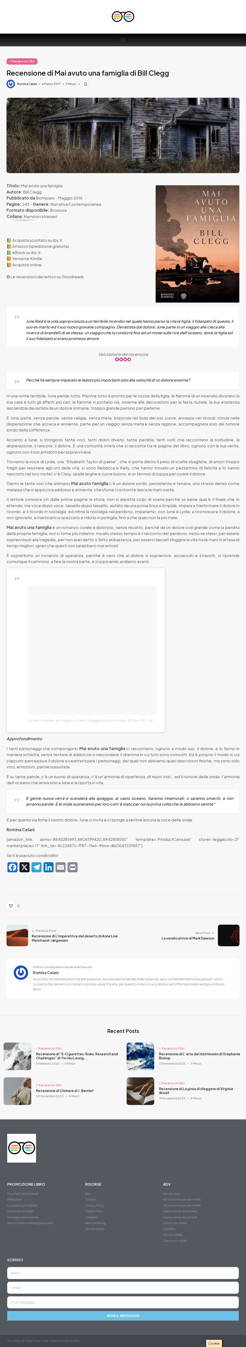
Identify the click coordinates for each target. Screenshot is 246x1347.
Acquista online (27, 264)
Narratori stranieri (40, 216)
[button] (123, 40)
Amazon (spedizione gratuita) (40, 246)
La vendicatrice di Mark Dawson (188, 938)
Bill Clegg (32, 191)
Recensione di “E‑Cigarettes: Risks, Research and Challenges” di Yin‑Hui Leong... (77, 1056)
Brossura (58, 210)
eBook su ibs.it (26, 252)
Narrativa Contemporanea (75, 204)
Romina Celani (27, 84)
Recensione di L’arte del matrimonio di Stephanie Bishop (199, 1056)
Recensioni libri (23, 61)
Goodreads (73, 276)
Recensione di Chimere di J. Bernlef (65, 1091)
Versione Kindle (27, 258)
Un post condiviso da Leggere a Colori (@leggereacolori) (71, 720)
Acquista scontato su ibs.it (37, 240)
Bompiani (45, 197)
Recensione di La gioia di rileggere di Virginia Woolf (196, 1091)
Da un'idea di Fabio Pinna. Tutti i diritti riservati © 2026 (43, 1341)
